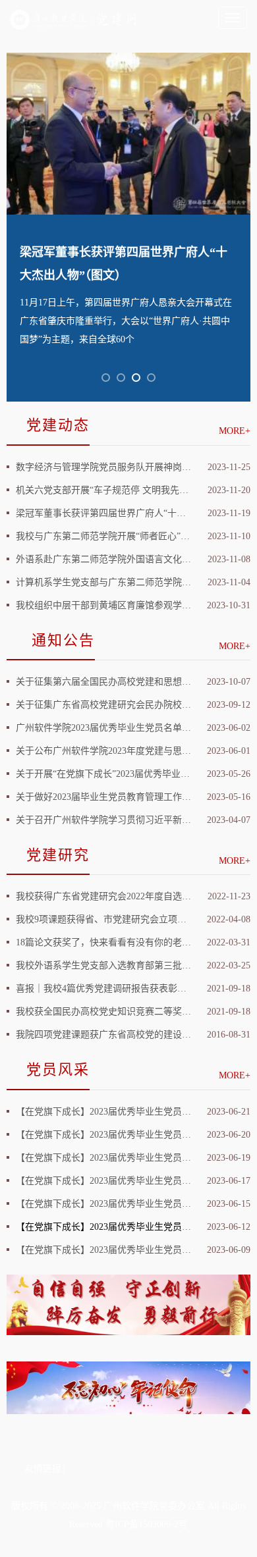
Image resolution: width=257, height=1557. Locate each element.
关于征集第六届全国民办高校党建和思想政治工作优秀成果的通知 (104, 682)
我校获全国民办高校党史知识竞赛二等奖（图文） (104, 1011)
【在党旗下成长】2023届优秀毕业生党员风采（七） (104, 1112)
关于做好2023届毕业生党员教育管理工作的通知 (104, 797)
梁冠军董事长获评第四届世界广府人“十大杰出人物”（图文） (104, 513)
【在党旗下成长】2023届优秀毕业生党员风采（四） (104, 1181)
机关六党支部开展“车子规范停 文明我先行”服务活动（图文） (104, 490)
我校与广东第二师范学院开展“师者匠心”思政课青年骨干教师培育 (104, 536)
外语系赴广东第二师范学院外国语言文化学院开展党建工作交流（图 (104, 559)
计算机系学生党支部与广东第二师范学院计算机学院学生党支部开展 (104, 582)
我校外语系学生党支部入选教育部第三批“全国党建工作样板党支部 (104, 965)
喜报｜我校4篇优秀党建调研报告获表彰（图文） (104, 988)
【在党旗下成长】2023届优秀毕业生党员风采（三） (104, 1204)
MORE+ (234, 431)
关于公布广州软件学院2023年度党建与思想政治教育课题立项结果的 (104, 751)
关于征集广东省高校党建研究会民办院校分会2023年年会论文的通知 (104, 705)
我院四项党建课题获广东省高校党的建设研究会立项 (104, 1035)
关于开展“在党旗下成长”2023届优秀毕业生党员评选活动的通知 (104, 774)
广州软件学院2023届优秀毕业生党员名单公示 (104, 728)
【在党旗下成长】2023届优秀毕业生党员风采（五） (104, 1158)
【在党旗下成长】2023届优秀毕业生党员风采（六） (104, 1135)
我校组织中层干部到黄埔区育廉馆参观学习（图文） (104, 605)
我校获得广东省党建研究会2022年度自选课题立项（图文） (104, 896)
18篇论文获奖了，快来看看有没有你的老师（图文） (104, 942)
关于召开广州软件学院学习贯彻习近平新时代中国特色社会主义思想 (104, 820)
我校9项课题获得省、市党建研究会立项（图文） (104, 919)
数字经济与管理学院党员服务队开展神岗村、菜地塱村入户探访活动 (104, 467)
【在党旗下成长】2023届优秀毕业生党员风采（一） (104, 1250)
